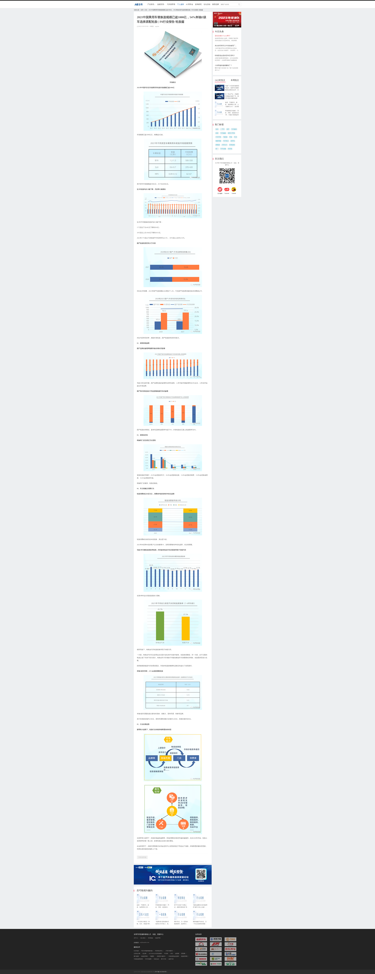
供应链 (230, 148)
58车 (171, 953)
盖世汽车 (171, 959)
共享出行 (224, 145)
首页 (142, 10)
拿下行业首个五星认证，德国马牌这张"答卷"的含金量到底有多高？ (180, 906)
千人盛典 (180, 4)
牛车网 (166, 953)
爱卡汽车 (163, 959)
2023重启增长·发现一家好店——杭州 (240, 25)
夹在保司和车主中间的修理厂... (225, 45)
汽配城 (225, 137)
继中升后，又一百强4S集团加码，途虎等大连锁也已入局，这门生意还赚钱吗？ (181, 923)
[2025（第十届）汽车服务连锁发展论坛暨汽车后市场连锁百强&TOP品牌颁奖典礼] (173, 884)
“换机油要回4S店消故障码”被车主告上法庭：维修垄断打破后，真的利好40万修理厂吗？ (200, 906)
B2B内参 (136, 950)
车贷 (235, 137)
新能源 (218, 145)
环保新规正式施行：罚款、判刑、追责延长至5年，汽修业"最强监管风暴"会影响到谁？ (162, 906)
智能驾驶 (218, 141)
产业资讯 (150, 4)
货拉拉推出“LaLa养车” (222, 36)
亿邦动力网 (137, 953)
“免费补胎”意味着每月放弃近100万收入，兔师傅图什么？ (162, 923)
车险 (230, 137)
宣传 (217, 129)
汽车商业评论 (158, 950)
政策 (217, 133)
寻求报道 (150, 938)
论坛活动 (207, 4)
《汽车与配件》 (169, 950)
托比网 (144, 953)
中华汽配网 (148, 959)
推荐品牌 (215, 4)
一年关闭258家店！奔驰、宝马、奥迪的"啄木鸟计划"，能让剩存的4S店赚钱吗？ (144, 923)
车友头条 (156, 959)
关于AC (136, 938)
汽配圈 (152, 956)
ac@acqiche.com (144, 942)
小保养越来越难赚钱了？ (223, 65)
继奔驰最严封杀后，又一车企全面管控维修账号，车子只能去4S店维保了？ (200, 923)
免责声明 (157, 938)
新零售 (233, 141)
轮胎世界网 (144, 956)
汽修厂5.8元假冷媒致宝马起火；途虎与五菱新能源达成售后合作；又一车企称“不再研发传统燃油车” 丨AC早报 (232, 90)
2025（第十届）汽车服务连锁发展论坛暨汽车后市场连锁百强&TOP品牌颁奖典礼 (238, 25)
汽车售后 (226, 141)
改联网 (177, 953)
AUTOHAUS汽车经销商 (155, 953)
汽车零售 (218, 137)
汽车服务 (234, 129)
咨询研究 (198, 4)
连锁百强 (160, 4)
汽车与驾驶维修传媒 (147, 950)
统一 (217, 148)
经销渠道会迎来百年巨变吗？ (225, 55)
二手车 (222, 129)
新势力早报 (231, 133)
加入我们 (143, 938)
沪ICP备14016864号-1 (160, 971)
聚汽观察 (136, 956)
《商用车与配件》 (161, 956)
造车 (228, 129)
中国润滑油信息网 (174, 956)
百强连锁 (232, 145)
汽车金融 (223, 148)
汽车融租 (223, 133)
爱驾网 (183, 953)
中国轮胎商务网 (138, 959)
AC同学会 (189, 4)
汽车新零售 (171, 4)
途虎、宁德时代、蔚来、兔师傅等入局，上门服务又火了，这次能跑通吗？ (143, 906)
